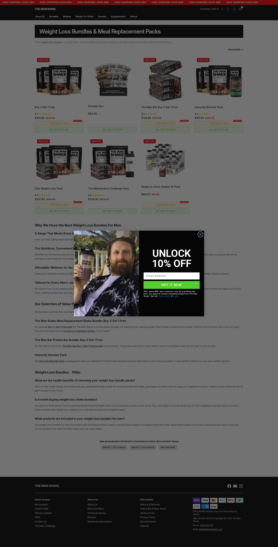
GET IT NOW (171, 285)
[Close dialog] (200, 234)
